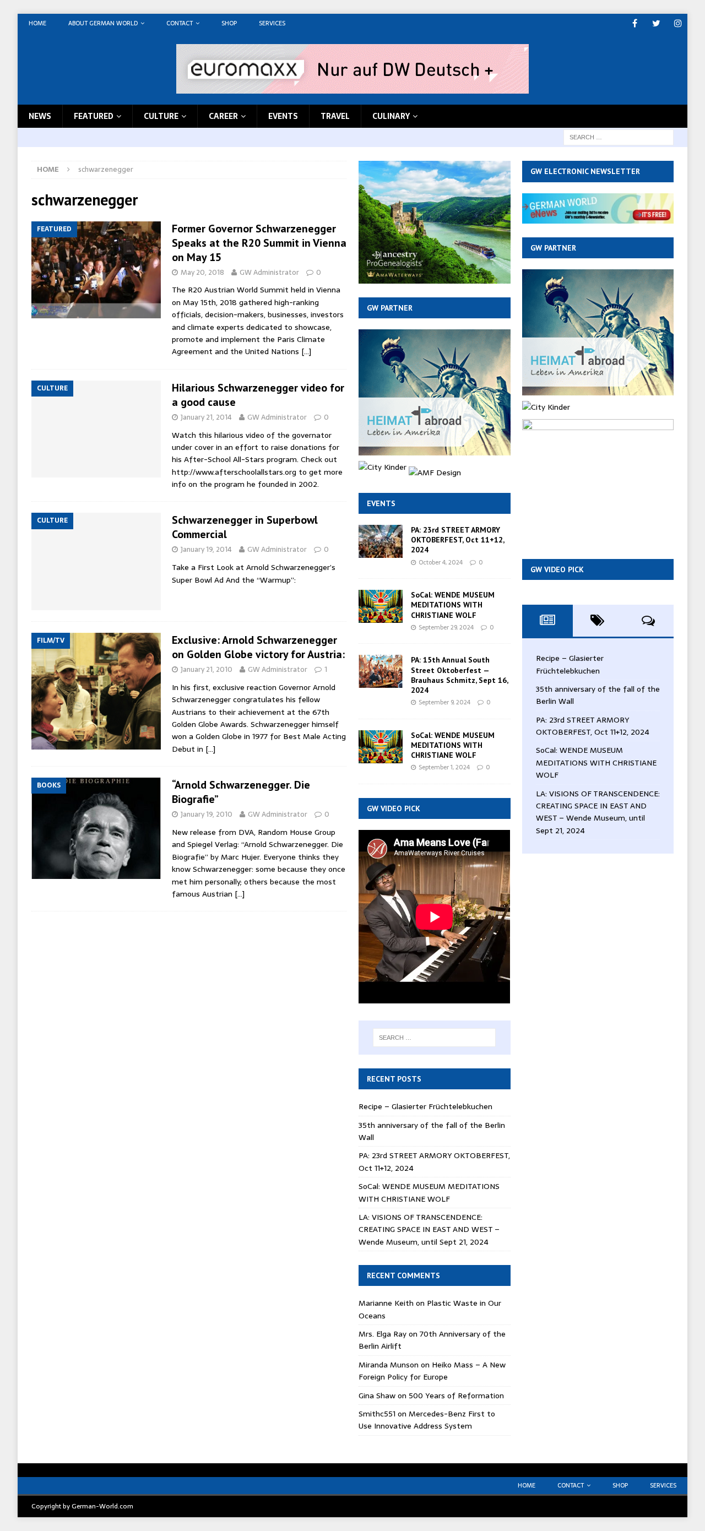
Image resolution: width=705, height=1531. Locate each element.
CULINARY (391, 116)
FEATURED (93, 116)
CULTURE (161, 116)
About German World (103, 23)
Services (272, 23)
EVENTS (283, 116)
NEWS (40, 116)
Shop (229, 23)
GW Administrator (269, 272)
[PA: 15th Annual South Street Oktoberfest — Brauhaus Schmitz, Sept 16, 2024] (381, 671)
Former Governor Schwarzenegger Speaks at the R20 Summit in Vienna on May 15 (259, 242)
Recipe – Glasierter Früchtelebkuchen (425, 1106)
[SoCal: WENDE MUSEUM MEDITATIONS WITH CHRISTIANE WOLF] (381, 606)
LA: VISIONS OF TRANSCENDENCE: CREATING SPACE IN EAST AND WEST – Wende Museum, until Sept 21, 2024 (429, 1229)
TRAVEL (335, 116)
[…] (306, 351)
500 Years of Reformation (456, 1395)
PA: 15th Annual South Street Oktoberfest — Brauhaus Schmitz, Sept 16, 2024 (459, 675)
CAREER (223, 116)
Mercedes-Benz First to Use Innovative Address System (427, 1420)
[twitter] (656, 23)
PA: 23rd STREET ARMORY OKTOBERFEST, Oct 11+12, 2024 (457, 540)
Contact (179, 23)
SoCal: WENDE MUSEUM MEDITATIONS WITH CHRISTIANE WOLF (453, 605)
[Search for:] (618, 137)
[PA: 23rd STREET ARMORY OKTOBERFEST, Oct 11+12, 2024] (381, 541)
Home (37, 23)
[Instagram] (677, 23)
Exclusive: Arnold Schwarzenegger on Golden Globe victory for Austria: (258, 647)
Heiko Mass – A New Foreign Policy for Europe (432, 1371)
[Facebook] (634, 23)
